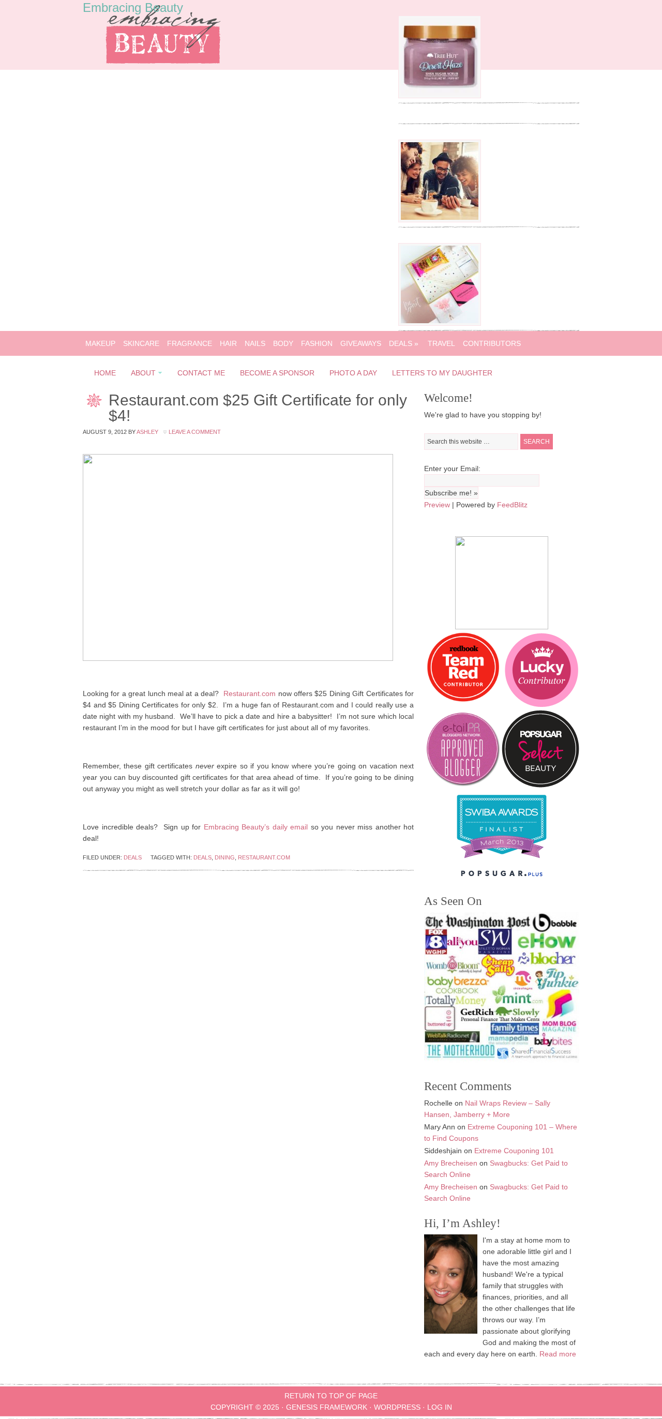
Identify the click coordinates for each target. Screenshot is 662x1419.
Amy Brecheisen (450, 1163)
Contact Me (201, 373)
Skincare (141, 343)
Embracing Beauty (133, 7)
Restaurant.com (249, 693)
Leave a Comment (195, 432)
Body (283, 343)
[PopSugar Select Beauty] (540, 785)
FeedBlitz (512, 505)
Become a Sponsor (277, 373)
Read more (557, 1354)
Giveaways (360, 343)
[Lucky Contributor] (541, 704)
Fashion (317, 343)
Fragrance (189, 343)
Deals (403, 343)
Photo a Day (353, 373)
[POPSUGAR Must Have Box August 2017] (439, 323)
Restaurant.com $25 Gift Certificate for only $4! (258, 407)
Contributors (492, 343)
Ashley (147, 432)
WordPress (397, 1407)
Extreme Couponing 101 (514, 1150)
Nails (255, 343)
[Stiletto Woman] (501, 860)
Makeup (100, 343)
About (140, 375)
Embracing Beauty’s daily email (256, 827)
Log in (439, 1407)
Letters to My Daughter (442, 373)
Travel (441, 343)
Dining (225, 857)
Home (105, 373)
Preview (437, 505)
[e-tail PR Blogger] (463, 785)
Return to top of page (331, 1396)
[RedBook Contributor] (464, 704)
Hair (228, 343)
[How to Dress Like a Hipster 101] (439, 220)
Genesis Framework (326, 1407)
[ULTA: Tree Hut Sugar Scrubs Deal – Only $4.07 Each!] (439, 96)
